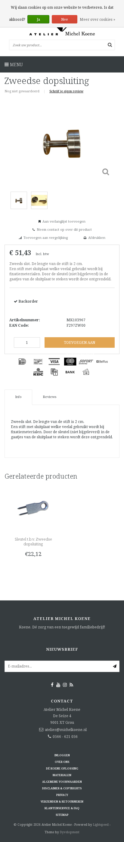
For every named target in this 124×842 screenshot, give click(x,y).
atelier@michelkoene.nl (66, 729)
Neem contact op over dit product (64, 229)
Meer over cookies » (97, 19)
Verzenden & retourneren (62, 801)
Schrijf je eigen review (66, 91)
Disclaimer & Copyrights (62, 788)
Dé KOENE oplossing (62, 768)
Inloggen (62, 755)
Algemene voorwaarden (62, 782)
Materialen (62, 775)
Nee (64, 19)
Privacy (62, 795)
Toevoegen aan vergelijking (45, 237)
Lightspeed (101, 824)
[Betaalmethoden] (22, 361)
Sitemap (62, 815)
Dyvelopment (69, 832)
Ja (38, 19)
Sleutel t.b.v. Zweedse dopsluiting (33, 541)
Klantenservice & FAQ (62, 808)
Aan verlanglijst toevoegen (63, 221)
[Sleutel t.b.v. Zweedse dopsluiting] (33, 507)
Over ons (62, 762)
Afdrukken (96, 237)
